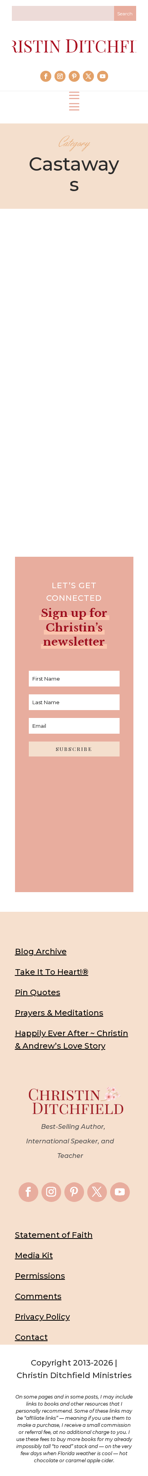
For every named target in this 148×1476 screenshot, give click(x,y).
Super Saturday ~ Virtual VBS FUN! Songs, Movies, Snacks (74, 389)
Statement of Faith (54, 1235)
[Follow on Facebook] (45, 76)
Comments (38, 1296)
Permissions (40, 1276)
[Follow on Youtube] (102, 76)
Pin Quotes (37, 992)
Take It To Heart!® (51, 972)
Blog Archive (41, 951)
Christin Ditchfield (59, 410)
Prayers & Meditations (59, 1013)
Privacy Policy (42, 1316)
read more (74, 470)
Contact (31, 1337)
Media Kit (34, 1255)
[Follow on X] (88, 76)
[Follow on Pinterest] (74, 76)
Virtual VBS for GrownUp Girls (74, 422)
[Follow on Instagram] (60, 76)
